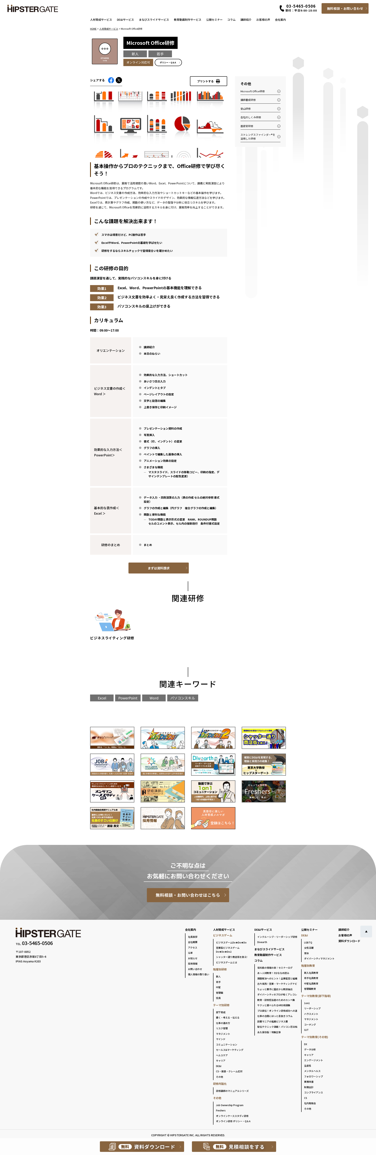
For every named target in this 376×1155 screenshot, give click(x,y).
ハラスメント (311, 1013)
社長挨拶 (192, 936)
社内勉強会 (310, 1103)
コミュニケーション (226, 1044)
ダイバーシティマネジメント (319, 958)
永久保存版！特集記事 (269, 1032)
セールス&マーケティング (229, 1049)
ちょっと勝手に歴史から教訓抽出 (275, 989)
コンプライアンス (313, 1092)
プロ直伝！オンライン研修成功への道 (277, 1010)
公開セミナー (214, 20)
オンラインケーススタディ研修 (232, 1115)
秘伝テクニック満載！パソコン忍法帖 (277, 1026)
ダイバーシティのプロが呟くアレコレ (277, 994)
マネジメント (223, 1033)
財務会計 (309, 1087)
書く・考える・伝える (228, 1017)
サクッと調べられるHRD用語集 (273, 1005)
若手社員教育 (311, 978)
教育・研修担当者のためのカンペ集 (276, 1000)
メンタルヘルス (312, 1070)
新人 (218, 976)
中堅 (218, 987)
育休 (306, 953)
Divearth (262, 942)
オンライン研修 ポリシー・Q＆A (233, 1121)
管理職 (219, 992)
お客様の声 (263, 20)
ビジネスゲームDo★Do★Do (231, 942)
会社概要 (192, 942)
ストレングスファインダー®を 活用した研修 (257, 136)
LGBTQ (308, 942)
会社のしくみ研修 (250, 117)
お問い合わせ (195, 969)
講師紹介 (245, 20)
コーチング (310, 1024)
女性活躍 (309, 947)
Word (154, 697)
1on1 (307, 1003)
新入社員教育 (311, 972)
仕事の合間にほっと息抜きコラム (275, 1016)
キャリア (220, 1060)
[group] (113, 626)
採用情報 (192, 963)
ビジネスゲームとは (226, 962)
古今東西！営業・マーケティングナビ (277, 983)
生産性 (307, 1065)
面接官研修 (246, 126)
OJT (306, 1029)
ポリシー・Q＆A (168, 62)
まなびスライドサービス (154, 20)
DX (305, 1044)
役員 (218, 998)
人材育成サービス (101, 20)
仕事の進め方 (223, 1023)
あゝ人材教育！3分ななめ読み (273, 973)
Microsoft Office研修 (252, 91)
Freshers (221, 1110)
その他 (219, 1076)
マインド (220, 1039)
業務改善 (309, 1081)
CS (305, 1097)
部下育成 (220, 1012)
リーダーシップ (312, 1008)
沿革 (190, 952)
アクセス (192, 947)
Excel (102, 697)
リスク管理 (222, 1028)
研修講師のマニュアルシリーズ (232, 1090)
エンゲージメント (313, 1060)
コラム (231, 20)
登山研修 (245, 108)
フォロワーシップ (313, 1076)
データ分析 (310, 1049)
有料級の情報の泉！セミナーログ (275, 967)
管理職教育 (310, 988)
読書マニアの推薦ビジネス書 (272, 1021)
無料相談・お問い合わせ (345, 8)
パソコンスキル (182, 697)
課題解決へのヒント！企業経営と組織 (277, 978)
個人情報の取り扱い (198, 974)
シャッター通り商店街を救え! (231, 956)
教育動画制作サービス (187, 20)
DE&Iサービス (125, 20)
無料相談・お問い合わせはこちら (188, 895)
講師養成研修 (248, 100)
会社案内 (280, 20)
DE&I (218, 1066)
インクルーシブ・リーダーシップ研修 (277, 936)
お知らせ (192, 958)
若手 (218, 982)
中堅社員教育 (311, 983)
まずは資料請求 (159, 568)
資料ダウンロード (349, 941)
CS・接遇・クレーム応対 (229, 1071)
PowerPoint (127, 697)
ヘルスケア (222, 1055)
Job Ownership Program (229, 1105)
